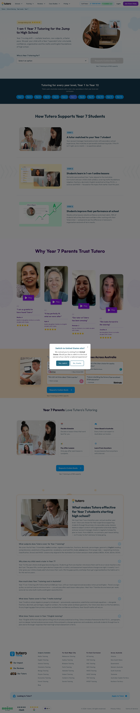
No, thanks (77, 363)
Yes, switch (63, 363)
